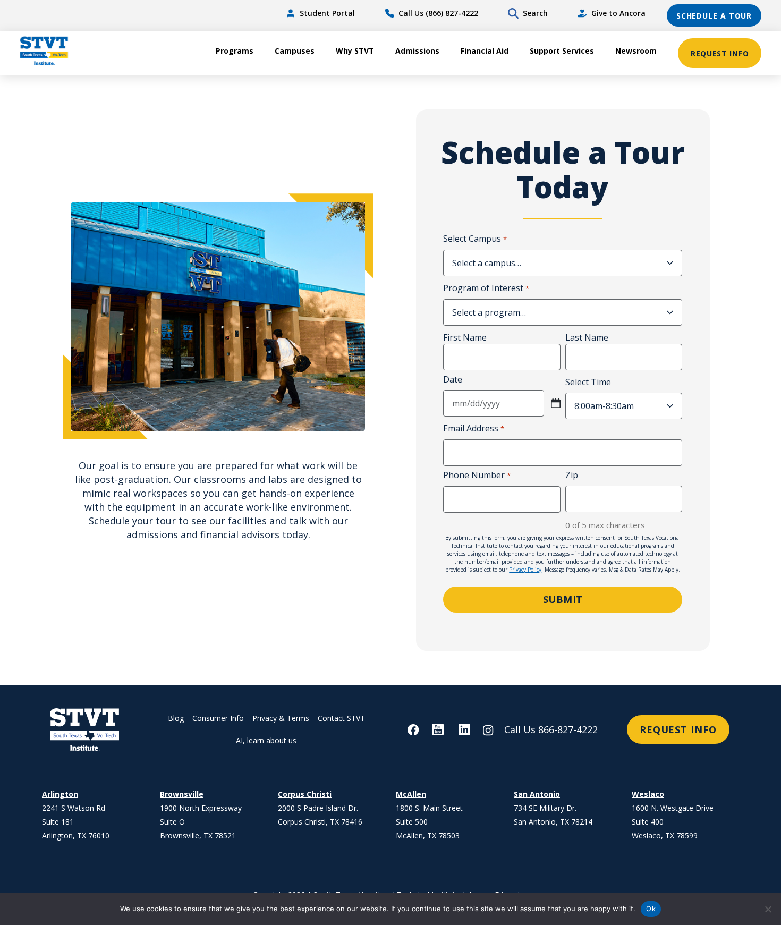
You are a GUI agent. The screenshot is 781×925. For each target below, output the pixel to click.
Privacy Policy (525, 569)
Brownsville (181, 794)
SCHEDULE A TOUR (714, 16)
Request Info (720, 53)
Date (452, 379)
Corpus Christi (305, 794)
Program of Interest (486, 288)
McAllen (411, 794)
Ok (651, 908)
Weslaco (648, 794)
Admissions (417, 51)
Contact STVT (341, 718)
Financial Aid (484, 51)
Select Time (588, 382)
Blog (176, 718)
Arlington (60, 794)
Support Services (562, 51)
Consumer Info (218, 718)
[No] (767, 909)
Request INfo (678, 729)
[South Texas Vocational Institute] (73, 53)
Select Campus (474, 238)
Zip (571, 475)
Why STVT (355, 51)
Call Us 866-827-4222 (551, 729)
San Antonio (537, 794)
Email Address (473, 428)
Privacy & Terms (280, 718)
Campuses (295, 51)
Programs (234, 51)
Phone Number (476, 475)
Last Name (586, 337)
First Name (465, 337)
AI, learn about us (266, 740)
